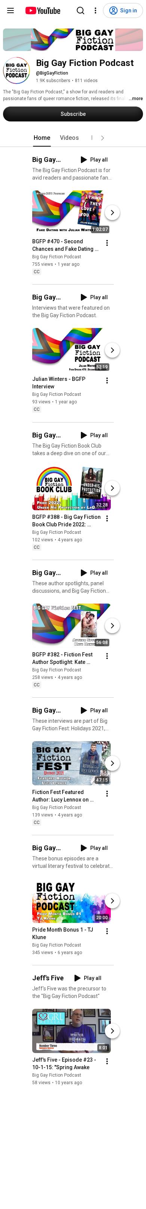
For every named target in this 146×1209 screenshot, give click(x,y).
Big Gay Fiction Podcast (56, 256)
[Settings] (95, 10)
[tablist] (73, 138)
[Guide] (10, 10)
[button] (103, 138)
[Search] (80, 10)
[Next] (112, 212)
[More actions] (107, 242)
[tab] (42, 138)
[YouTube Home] (42, 10)
